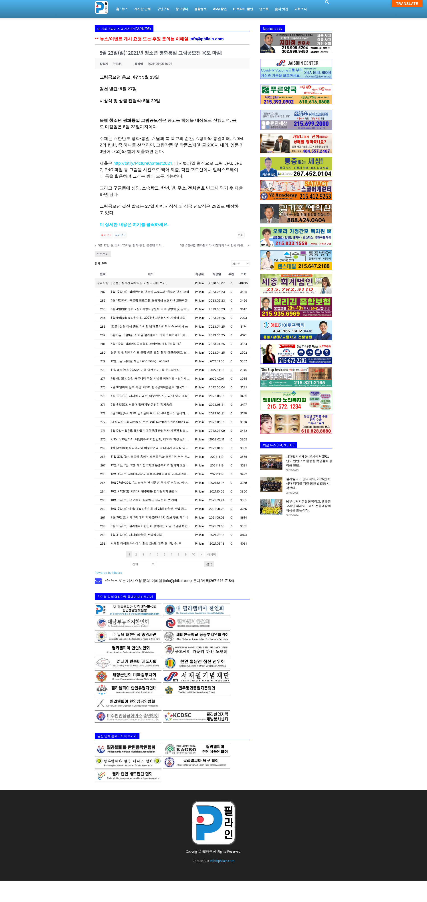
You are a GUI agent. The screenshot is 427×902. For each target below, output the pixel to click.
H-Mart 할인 (243, 9)
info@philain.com (206, 38)
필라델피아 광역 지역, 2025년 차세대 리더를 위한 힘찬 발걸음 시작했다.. (308, 483)
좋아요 (106, 235)
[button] (327, 3)
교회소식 (300, 9)
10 (193, 554)
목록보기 (103, 254)
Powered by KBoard (108, 572)
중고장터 (182, 9)
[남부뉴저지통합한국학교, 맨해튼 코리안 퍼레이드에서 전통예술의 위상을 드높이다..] (271, 507)
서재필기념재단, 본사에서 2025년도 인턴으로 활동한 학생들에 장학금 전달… (309, 461)
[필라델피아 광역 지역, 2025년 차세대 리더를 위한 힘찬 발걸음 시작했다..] (271, 484)
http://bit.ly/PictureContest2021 (142, 163)
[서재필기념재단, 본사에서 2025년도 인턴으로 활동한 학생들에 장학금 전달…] (271, 462)
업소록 (264, 9)
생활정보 (200, 9)
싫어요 (120, 235)
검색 (209, 564)
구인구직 (163, 9)
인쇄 (240, 235)
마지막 (211, 554)
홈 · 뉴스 (122, 9)
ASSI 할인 (220, 9)
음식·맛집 (281, 9)
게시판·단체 (142, 9)
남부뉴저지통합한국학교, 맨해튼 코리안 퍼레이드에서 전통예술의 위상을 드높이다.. (308, 506)
